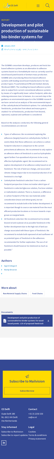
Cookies (32, 431)
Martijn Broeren (10, 269)
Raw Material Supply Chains (15, 293)
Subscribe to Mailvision (12, 431)
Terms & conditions (37, 435)
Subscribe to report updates (13, 435)
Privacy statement (37, 438)
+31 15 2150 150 (35, 413)
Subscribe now (27, 390)
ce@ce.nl (32, 417)
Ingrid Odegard (10, 266)
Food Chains (37, 293)
